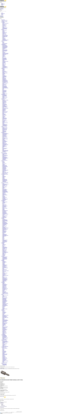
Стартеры (3, 238)
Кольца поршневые (4, 26)
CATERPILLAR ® (3, 44)
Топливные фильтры (5, 363)
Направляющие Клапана (5, 191)
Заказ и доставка (3, 13)
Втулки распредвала (5, 24)
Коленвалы (4, 52)
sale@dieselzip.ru (1, 16)
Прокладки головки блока (5, 337)
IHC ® (2, 152)
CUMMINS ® (2, 68)
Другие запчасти (3, 19)
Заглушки (3, 92)
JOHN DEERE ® (3, 200)
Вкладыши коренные (5, 28)
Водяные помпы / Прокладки (5, 53)
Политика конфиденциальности (3, 406)
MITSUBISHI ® (3, 282)
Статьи (2, 14)
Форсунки (4, 254)
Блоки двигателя (4, 64)
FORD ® (2, 126)
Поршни (3, 42)
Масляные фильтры (4, 364)
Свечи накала (4, 55)
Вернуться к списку (2, 396)
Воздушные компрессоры (5, 67)
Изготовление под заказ (5, 20)
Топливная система (4, 76)
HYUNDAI (2, 29)
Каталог (2, 3)
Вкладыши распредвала (5, 49)
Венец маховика (4, 142)
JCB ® (2, 182)
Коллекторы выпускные (5, 50)
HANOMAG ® (2, 132)
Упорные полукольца (5, 197)
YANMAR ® (3, 368)
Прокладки (4, 100)
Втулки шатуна (4, 56)
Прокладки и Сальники (5, 21)
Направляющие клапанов (5, 223)
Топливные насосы (4, 91)
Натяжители (4, 65)
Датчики (3, 117)
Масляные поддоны (4, 79)
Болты (3, 23)
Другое (3, 83)
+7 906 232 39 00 (1, 402)
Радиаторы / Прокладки (5, 46)
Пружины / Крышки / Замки (5, 61)
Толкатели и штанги (5, 269)
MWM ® (2, 294)
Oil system (3, 272)
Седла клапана (4, 120)
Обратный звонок (1, 17)
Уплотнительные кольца (5, 66)
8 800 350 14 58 (1, 8)
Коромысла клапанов (5, 118)
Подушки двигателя (5, 104)
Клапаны (3, 77)
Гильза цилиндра (4, 39)
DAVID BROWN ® (3, 94)
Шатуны (3, 31)
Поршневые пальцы (5, 59)
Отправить (1, 413)
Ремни (3, 37)
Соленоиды (4, 60)
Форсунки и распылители (5, 35)
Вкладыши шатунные (5, 40)
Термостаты (4, 22)
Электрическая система (5, 93)
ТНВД (3, 74)
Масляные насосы (4, 33)
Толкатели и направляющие (5, 82)
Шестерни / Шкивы (4, 101)
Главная (1, 368)
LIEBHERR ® (2, 260)
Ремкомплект (4, 310)
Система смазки (4, 84)
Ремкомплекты (4, 62)
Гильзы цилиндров (4, 25)
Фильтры (3, 72)
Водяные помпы (4, 78)
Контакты (2, 4)
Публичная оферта (2, 407)
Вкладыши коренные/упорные (6, 270)
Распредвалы (4, 48)
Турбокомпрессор (4, 265)
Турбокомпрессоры (4, 240)
